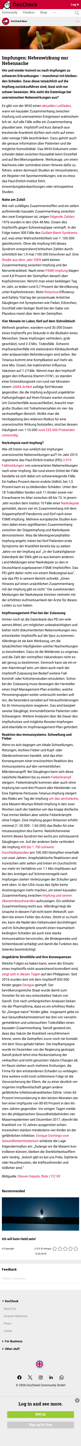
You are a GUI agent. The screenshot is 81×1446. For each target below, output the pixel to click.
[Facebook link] (19, 1378)
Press (7, 1323)
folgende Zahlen (62, 217)
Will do (40, 1414)
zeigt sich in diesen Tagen (21, 974)
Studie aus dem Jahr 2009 (21, 260)
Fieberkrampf (61, 777)
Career (8, 1331)
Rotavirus (51, 292)
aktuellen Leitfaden (56, 106)
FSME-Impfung (56, 271)
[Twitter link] (30, 1378)
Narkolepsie (70, 503)
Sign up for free (40, 1425)
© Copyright (8, 1248)
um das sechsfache (63, 798)
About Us (10, 1309)
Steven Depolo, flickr (33, 1176)
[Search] (76, 13)
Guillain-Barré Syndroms (59, 233)
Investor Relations (16, 1316)
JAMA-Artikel (22, 387)
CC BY (56, 1176)
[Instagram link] (41, 1378)
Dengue (28, 985)
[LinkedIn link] (51, 1378)
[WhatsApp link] (62, 1378)
